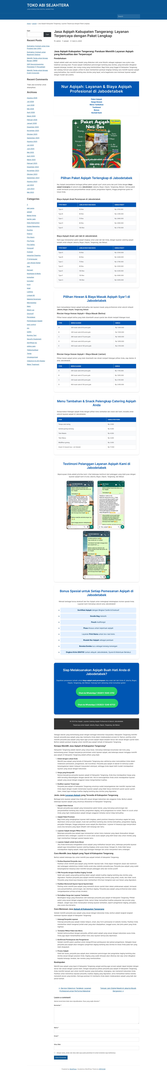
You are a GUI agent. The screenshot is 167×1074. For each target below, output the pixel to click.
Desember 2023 (33, 167)
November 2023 (33, 171)
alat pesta (30, 208)
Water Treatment (33, 364)
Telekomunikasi (32, 350)
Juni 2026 (30, 105)
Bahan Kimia (31, 215)
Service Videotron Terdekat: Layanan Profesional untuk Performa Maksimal (75, 989)
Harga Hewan (96, 102)
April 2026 (31, 112)
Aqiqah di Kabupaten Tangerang (89, 909)
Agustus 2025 (32, 141)
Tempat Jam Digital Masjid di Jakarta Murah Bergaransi (118, 989)
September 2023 (33, 178)
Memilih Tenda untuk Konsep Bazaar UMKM (37, 59)
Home (29, 23)
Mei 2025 (30, 152)
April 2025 (31, 156)
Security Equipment (34, 339)
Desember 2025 (33, 127)
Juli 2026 (30, 102)
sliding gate (31, 346)
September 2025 (33, 138)
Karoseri (30, 270)
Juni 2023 (30, 189)
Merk (29, 306)
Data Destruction (33, 223)
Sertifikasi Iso (32, 343)
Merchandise (31, 303)
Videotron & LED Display (36, 361)
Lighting (30, 292)
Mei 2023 (30, 192)
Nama (56, 1027)
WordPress (73, 1069)
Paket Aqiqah (96, 99)
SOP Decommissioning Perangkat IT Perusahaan (36, 65)
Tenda (29, 353)
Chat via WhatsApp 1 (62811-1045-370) (96, 693)
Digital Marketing (33, 226)
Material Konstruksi (34, 299)
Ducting (30, 230)
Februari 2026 (32, 120)
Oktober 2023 (32, 174)
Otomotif (30, 314)
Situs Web (57, 1044)
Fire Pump (30, 241)
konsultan (30, 277)
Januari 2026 (32, 123)
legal (28, 288)
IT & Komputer (32, 259)
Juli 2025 (30, 145)
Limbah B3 (31, 295)
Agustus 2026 (32, 98)
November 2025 (33, 131)
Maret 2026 (31, 116)
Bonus (96, 110)
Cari (28, 31)
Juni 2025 (30, 149)
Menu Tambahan (97, 105)
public (29, 332)
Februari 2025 (32, 163)
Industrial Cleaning (33, 255)
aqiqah (34, 23)
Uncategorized (32, 357)
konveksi (30, 281)
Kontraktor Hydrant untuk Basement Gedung (36, 53)
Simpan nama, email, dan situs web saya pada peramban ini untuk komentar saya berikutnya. (86, 1053)
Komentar (57, 1005)
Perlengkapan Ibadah (34, 321)
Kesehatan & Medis (34, 274)
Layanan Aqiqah (72, 795)
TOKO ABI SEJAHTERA (48, 5)
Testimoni (96, 107)
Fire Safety (31, 245)
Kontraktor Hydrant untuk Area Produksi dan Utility (38, 47)
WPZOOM (102, 1069)
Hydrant (30, 252)
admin (58, 41)
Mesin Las (30, 310)
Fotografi (30, 248)
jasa (28, 266)
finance (29, 234)
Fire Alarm (30, 237)
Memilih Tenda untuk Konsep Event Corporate (37, 71)
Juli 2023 (30, 185)
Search (137, 16)
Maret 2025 (31, 160)
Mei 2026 (30, 109)
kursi (28, 284)
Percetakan (31, 317)
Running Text (31, 335)
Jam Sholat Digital (33, 263)
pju (28, 328)
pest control (31, 324)
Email (56, 1036)
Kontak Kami (96, 113)
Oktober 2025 (32, 134)
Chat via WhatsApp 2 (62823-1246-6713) (96, 705)
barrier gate (31, 219)
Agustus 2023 (32, 181)
